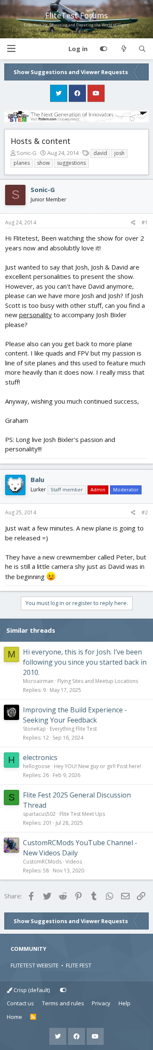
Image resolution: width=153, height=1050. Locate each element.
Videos (73, 861)
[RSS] (33, 1017)
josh (119, 153)
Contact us (20, 1003)
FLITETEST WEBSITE (35, 965)
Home (14, 1017)
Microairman (38, 681)
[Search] (142, 48)
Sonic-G (27, 153)
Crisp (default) (31, 990)
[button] (11, 48)
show (43, 162)
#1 (145, 222)
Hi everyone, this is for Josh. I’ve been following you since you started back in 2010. (85, 662)
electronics (40, 757)
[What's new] (123, 48)
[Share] (133, 223)
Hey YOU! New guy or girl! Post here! (97, 766)
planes (22, 162)
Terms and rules (63, 1003)
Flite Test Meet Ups (82, 814)
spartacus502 (39, 814)
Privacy (101, 1003)
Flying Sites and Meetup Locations (97, 681)
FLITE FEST (78, 965)
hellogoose (36, 766)
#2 (145, 512)
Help (124, 1003)
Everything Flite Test (73, 728)
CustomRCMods (42, 861)
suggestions (71, 162)
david (100, 153)
